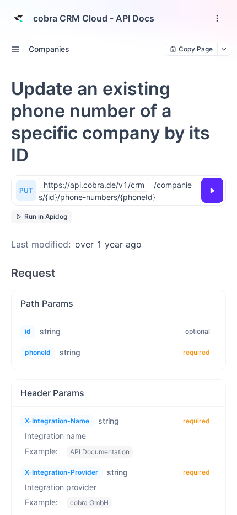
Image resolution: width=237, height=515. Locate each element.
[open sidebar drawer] (15, 49)
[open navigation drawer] (217, 18)
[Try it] (212, 190)
